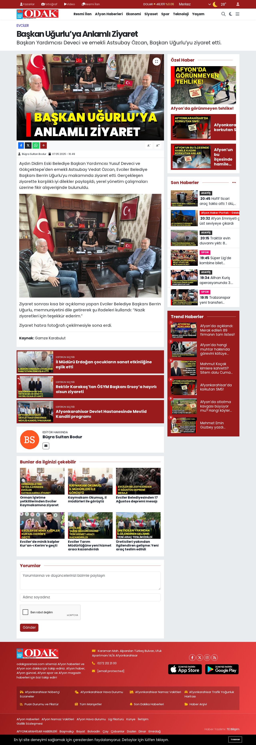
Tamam (235, 739)
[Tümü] (234, 182)
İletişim (143, 719)
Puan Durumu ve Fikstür (42, 704)
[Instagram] (207, 657)
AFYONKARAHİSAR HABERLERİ (37, 731)
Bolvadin (94, 731)
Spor (165, 14)
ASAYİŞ (206, 193)
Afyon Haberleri (109, 14)
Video (70, 4)
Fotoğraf (50, 4)
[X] (199, 657)
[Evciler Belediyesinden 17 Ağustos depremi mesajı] (138, 481)
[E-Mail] (46, 446)
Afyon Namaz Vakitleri (58, 719)
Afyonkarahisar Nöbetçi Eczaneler (40, 694)
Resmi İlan (92, 4)
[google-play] (221, 669)
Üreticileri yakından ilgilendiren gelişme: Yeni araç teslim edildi (137, 545)
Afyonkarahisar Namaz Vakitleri (158, 692)
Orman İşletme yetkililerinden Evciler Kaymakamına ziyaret (39, 501)
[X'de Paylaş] (28, 145)
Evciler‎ (23, 25)
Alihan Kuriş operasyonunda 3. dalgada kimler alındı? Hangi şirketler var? (218, 280)
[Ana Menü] (237, 14)
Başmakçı (67, 731)
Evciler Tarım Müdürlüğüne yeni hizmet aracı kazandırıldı (89, 545)
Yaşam (198, 14)
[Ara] (223, 14)
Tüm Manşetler (91, 704)
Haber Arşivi (198, 704)
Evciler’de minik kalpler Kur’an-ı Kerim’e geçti (39, 543)
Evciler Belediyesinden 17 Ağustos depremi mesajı (137, 499)
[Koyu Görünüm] (230, 14)
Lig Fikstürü (116, 719)
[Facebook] (192, 657)
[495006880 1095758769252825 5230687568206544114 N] (90, 245)
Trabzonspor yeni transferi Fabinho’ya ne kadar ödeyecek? (217, 300)
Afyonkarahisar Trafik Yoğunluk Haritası (209, 694)
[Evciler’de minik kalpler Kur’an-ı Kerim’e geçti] (42, 525)
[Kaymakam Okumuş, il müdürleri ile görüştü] (90, 481)
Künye (130, 719)
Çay (105, 731)
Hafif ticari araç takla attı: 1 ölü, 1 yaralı (218, 201)
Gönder (29, 627)
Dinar (142, 731)
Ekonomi (133, 14)
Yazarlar (29, 4)
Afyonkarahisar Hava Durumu (101, 692)
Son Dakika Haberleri (149, 704)
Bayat (80, 731)
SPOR (205, 252)
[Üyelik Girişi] (236, 4)
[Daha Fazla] (43, 145)
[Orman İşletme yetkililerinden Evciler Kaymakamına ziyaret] (42, 481)
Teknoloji (181, 14)
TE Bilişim (233, 729)
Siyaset (151, 14)
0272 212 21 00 (107, 663)
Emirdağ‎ (155, 731)
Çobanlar (117, 731)
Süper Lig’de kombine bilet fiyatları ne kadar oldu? (215, 261)
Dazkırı (131, 731)
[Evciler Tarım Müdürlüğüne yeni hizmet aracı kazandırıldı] (90, 525)
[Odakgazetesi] (37, 14)
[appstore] (185, 669)
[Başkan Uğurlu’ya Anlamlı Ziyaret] (90, 97)
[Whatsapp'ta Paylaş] (35, 145)
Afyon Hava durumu (91, 719)
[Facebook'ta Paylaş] (21, 145)
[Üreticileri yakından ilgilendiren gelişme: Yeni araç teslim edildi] (138, 525)
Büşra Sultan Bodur (34, 154)
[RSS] (214, 657)
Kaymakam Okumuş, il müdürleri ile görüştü (87, 499)
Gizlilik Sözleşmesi (30, 723)
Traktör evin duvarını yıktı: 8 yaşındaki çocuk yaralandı (215, 241)
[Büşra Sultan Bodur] (29, 439)
